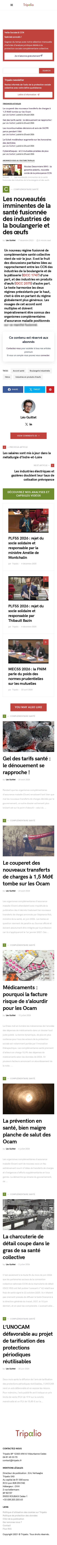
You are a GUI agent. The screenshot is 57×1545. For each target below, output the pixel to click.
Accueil (6, 177)
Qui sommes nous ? (12, 1522)
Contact (7, 1525)
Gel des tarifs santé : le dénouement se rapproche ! (27, 765)
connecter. (45, 355)
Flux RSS (7, 1529)
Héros (7, 377)
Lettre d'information (27, 94)
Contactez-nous (13, 348)
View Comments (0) (27, 436)
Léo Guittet (10, 240)
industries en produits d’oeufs (28, 377)
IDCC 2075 (23, 284)
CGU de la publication (13, 1519)
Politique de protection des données (20, 1515)
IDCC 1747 (31, 275)
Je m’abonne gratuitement (27, 56)
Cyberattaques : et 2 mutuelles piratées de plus (25, 151)
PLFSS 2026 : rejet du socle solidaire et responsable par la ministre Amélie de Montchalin (26, 548)
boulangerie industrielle (40, 371)
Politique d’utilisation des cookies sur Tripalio (25, 1512)
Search (46, 70)
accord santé (18, 371)
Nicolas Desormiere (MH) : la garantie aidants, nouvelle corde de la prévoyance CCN (38, 170)
